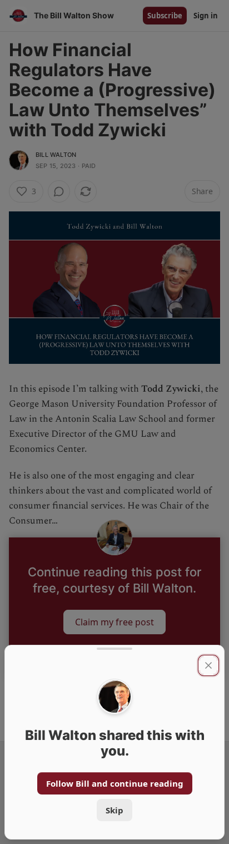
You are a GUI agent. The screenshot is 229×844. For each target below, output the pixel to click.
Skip (114, 810)
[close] (208, 665)
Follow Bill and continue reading (114, 783)
